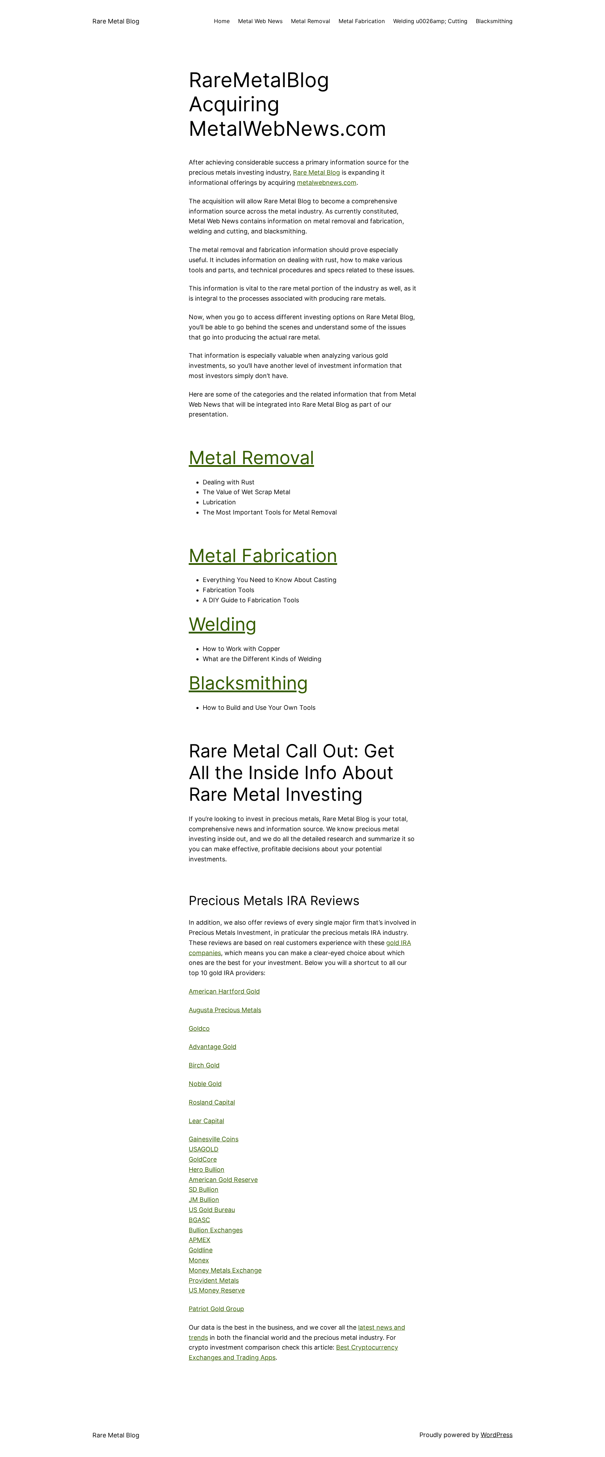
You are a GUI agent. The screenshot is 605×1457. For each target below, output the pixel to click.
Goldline (201, 1250)
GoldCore (203, 1159)
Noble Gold (205, 1083)
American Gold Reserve (223, 1179)
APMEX (199, 1240)
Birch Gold (204, 1065)
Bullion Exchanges (216, 1230)
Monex (199, 1260)
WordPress (497, 1434)
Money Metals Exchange (225, 1270)
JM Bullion (204, 1199)
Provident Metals (214, 1280)
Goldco (199, 1028)
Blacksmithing (248, 683)
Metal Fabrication (263, 556)
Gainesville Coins (213, 1139)
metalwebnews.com (326, 182)
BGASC (199, 1220)
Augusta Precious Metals (225, 1010)
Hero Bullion (206, 1169)
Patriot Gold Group (216, 1308)
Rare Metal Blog (115, 21)
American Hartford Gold (224, 991)
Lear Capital (206, 1121)
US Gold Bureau (212, 1209)
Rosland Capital (212, 1102)
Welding (223, 624)
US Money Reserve (217, 1290)
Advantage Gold (212, 1046)
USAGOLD (203, 1149)
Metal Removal (251, 458)
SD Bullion (203, 1189)
